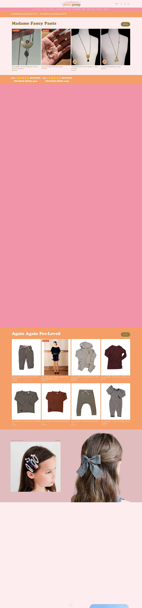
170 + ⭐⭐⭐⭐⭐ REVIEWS (22, 78)
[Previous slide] (73, 47)
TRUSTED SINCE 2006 (23, 81)
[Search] (121, 4)
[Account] (125, 4)
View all (125, 24)
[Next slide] (97, 47)
